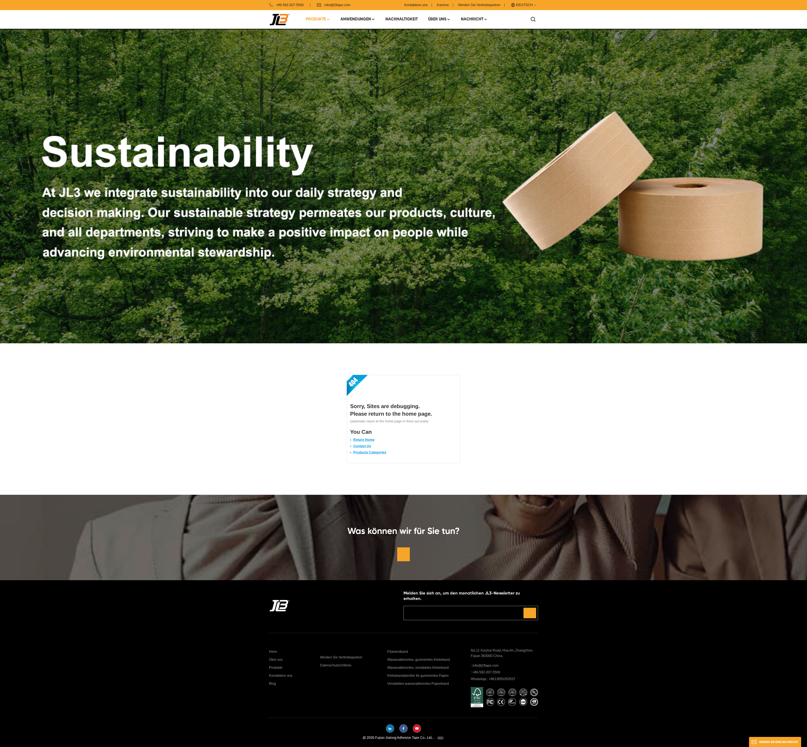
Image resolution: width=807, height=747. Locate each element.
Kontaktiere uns (416, 5)
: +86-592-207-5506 (485, 672)
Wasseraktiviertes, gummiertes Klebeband (418, 659)
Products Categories (369, 452)
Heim (273, 651)
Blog (272, 683)
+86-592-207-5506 (290, 5)
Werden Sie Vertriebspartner (479, 5)
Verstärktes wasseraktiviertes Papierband (418, 683)
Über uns (437, 19)
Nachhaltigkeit (401, 19)
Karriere (443, 5)
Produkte (316, 19)
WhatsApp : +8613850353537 (493, 679)
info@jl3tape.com (337, 5)
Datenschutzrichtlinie (335, 665)
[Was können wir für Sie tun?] (403, 554)
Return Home (363, 440)
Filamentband (397, 651)
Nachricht (472, 19)
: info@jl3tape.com (484, 665)
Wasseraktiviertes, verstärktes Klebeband (418, 667)
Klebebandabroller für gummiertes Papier (418, 675)
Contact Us (362, 446)
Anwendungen (355, 19)
